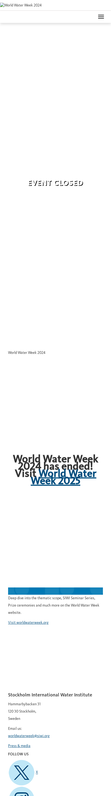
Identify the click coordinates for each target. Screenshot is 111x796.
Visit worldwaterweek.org (28, 623)
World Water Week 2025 (63, 478)
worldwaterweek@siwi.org (29, 736)
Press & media (19, 746)
